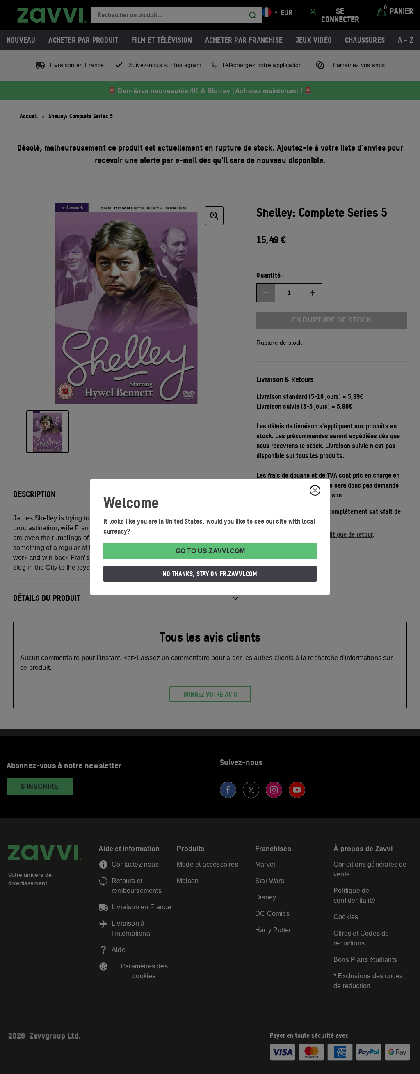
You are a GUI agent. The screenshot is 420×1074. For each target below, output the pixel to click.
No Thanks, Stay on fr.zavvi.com (210, 574)
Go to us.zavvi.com (210, 550)
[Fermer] (315, 490)
